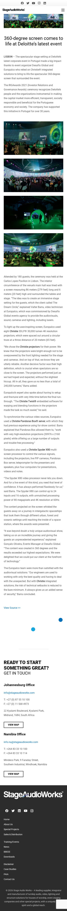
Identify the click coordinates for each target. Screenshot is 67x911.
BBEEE (7, 852)
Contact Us (9, 879)
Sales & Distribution (13, 834)
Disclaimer (9, 864)
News (6, 847)
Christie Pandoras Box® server (28, 421)
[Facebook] (22, 3)
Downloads (9, 856)
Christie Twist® (27, 401)
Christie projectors (30, 346)
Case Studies (10, 869)
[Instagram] (39, 3)
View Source (10, 607)
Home (7, 819)
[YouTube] (33, 3)
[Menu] (63, 10)
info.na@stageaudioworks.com (21, 742)
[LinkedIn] (45, 3)
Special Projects (11, 829)
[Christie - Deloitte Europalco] (33, 138)
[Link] (13, 10)
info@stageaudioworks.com (19, 692)
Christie (14, 331)
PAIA (6, 874)
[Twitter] (28, 3)
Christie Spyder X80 (39, 449)
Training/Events (11, 842)
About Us (8, 824)
